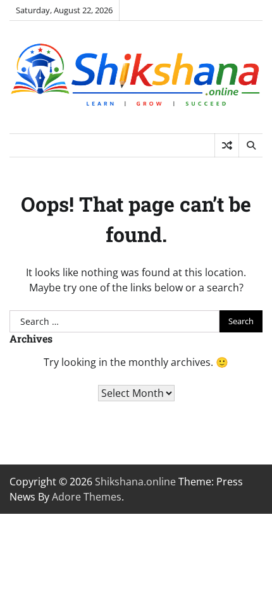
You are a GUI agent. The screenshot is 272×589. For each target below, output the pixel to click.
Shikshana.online (135, 482)
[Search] (250, 145)
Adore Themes (86, 497)
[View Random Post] (226, 145)
